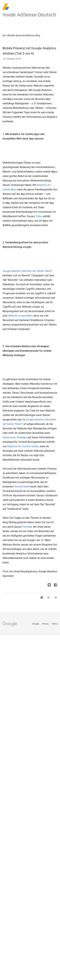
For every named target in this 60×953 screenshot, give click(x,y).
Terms (54, 624)
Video (39, 216)
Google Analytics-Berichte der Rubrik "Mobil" (27, 271)
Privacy (45, 624)
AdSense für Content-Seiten (23, 446)
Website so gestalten (20, 315)
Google (36, 624)
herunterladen (22, 486)
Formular (27, 526)
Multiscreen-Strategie (15, 437)
